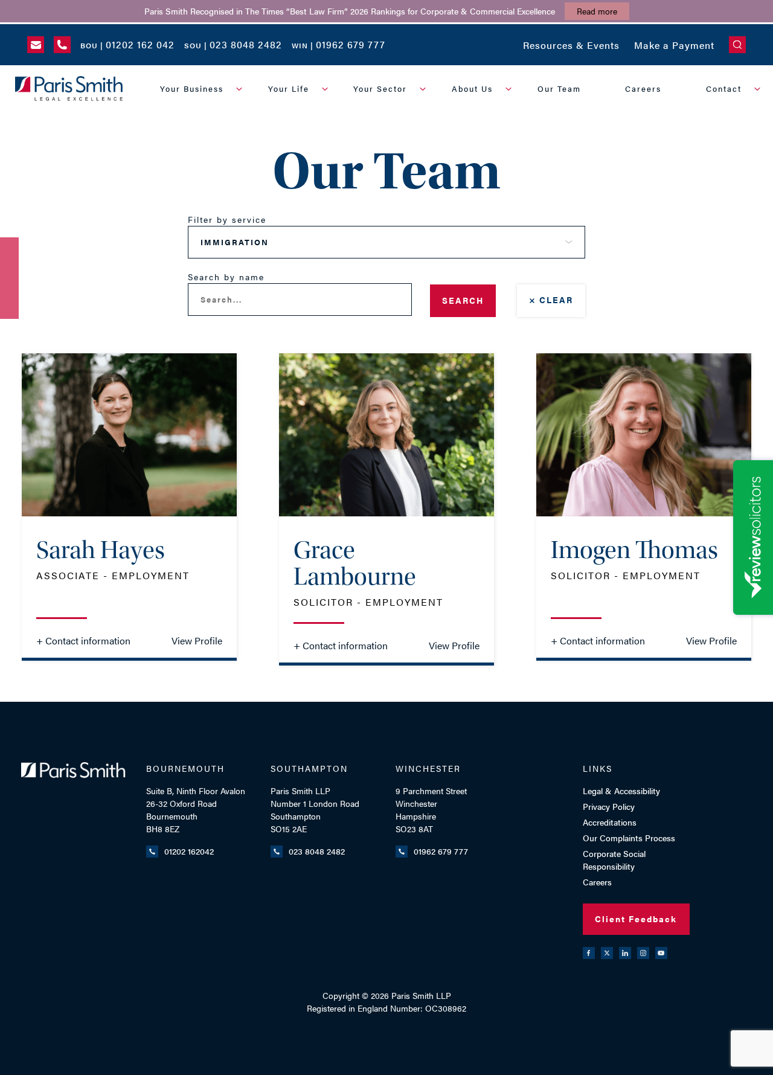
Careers (643, 88)
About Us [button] (472, 88)
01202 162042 (189, 851)
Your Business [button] (191, 88)
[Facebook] (589, 953)
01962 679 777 (441, 851)
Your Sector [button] (380, 88)
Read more (597, 11)
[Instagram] (643, 953)
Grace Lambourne (354, 563)
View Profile (197, 640)
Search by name (226, 277)
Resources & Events (571, 45)
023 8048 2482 (317, 851)
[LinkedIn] (625, 953)
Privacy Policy (609, 806)
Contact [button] (724, 88)
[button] (737, 44)
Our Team (559, 88)
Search (463, 300)
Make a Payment (674, 45)
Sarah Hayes (100, 550)
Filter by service (227, 219)
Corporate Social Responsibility (614, 859)
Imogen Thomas (634, 550)
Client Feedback (636, 919)
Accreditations (610, 822)
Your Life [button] (288, 88)
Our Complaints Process (629, 838)
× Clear (551, 300)
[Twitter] (607, 953)
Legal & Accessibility (621, 791)
